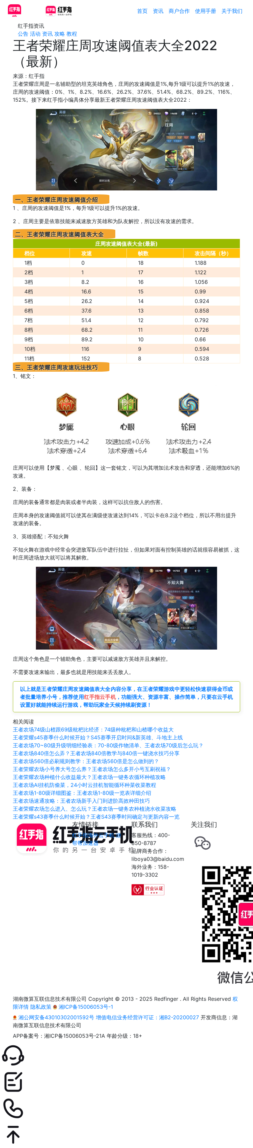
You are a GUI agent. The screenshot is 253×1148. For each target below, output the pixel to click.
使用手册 (205, 11)
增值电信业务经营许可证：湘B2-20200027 (147, 1017)
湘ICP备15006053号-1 (85, 1006)
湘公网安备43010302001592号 (56, 1017)
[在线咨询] (126, 1055)
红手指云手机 (100, 696)
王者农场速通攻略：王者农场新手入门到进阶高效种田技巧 (81, 800)
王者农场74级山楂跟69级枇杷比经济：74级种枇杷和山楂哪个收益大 (93, 729)
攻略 (59, 33)
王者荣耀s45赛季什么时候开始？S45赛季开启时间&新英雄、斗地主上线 (98, 737)
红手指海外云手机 (93, 835)
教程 (72, 33)
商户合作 (179, 11)
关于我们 (231, 11)
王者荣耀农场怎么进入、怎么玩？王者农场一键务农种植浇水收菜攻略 (94, 808)
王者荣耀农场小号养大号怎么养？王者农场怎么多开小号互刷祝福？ (92, 769)
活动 (35, 33)
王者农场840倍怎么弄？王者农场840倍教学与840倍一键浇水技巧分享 (96, 753)
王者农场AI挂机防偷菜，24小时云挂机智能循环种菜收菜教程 (84, 785)
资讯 (158, 11)
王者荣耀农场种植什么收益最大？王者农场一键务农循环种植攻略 (89, 777)
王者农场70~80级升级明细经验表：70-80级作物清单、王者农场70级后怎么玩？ (108, 745)
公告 (23, 33)
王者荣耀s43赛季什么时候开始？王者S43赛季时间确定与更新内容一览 (96, 816)
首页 (142, 11)
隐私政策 (40, 1006)
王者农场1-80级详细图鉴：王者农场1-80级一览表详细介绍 (82, 793)
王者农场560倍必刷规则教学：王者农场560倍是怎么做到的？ (86, 761)
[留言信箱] (126, 1082)
